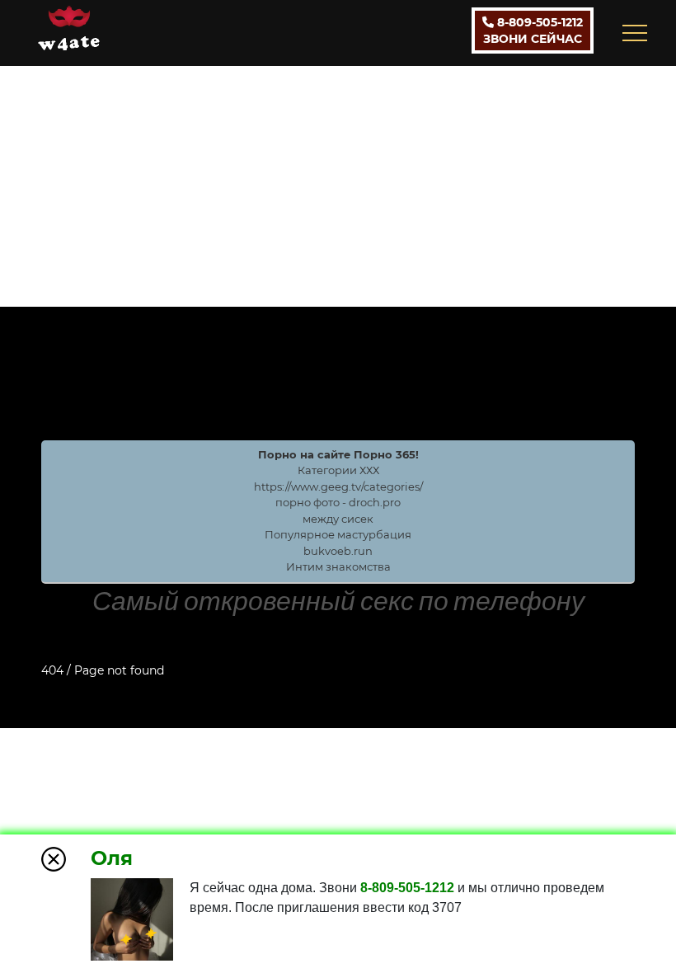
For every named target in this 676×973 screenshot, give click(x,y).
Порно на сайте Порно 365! (338, 454)
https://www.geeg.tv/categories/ (338, 486)
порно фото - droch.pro (338, 502)
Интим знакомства (338, 566)
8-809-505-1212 (533, 30)
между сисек (338, 518)
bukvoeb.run (338, 550)
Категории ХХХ (338, 470)
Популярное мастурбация (338, 534)
